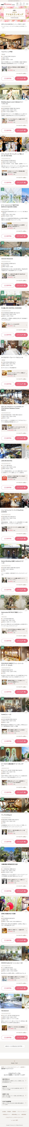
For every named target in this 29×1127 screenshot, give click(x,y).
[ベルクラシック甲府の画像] (14, 42)
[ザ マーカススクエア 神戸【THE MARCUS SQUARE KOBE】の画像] (14, 195)
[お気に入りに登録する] (26, 49)
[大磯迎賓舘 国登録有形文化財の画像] (14, 854)
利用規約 (9, 1111)
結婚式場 (22, 1067)
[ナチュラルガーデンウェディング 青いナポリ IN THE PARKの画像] (14, 144)
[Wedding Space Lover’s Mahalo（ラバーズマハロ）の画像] (14, 92)
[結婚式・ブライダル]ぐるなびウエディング (10, 1067)
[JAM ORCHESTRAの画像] (14, 451)
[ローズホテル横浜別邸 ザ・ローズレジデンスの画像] (14, 754)
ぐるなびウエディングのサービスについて (14, 1117)
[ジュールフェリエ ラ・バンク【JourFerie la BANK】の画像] (14, 500)
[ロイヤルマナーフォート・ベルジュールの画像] (14, 347)
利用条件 (14, 1111)
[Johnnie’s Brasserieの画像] (14, 249)
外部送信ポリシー (6, 1114)
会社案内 (4, 1111)
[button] (14, 1080)
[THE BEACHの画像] (14, 1001)
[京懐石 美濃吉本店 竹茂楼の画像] (14, 904)
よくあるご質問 (14, 1120)
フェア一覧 (22, 78)
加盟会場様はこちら (16, 1114)
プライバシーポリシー (22, 1111)
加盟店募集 (23, 1114)
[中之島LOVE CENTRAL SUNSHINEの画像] (14, 298)
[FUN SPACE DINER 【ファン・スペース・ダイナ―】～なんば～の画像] (14, 653)
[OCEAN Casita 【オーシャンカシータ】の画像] (14, 953)
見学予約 (8, 78)
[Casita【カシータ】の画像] (14, 705)
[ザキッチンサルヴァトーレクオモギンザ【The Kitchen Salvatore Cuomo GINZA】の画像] (14, 397)
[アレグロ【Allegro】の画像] (14, 805)
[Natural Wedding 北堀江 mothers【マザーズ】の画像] (14, 551)
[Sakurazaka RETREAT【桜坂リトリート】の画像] (14, 602)
